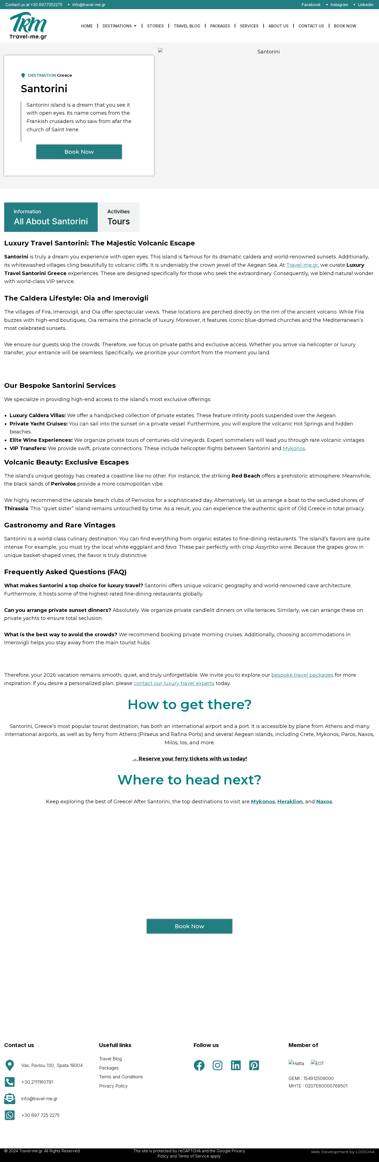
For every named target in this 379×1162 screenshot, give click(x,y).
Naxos (324, 802)
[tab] (51, 217)
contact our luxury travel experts (174, 683)
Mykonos (294, 448)
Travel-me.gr (302, 265)
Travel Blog (110, 1058)
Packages (109, 1068)
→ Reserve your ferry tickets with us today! (189, 759)
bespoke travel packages (302, 675)
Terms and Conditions (121, 1076)
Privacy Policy (113, 1086)
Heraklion (290, 802)
